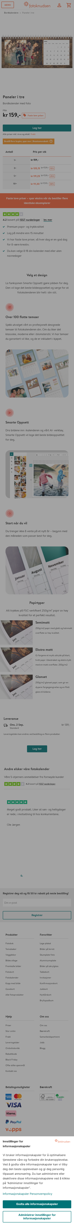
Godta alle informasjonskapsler (37, 1204)
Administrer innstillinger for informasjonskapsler (37, 1216)
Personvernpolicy (41, 1193)
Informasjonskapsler (16, 1193)
